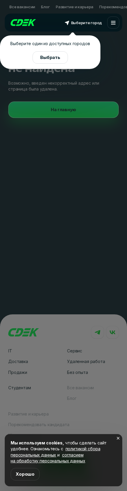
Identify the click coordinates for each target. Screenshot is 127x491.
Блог (45, 6)
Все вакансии (22, 6)
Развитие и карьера (74, 6)
